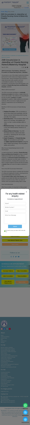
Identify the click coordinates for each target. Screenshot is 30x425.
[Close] (26, 192)
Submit (15, 226)
